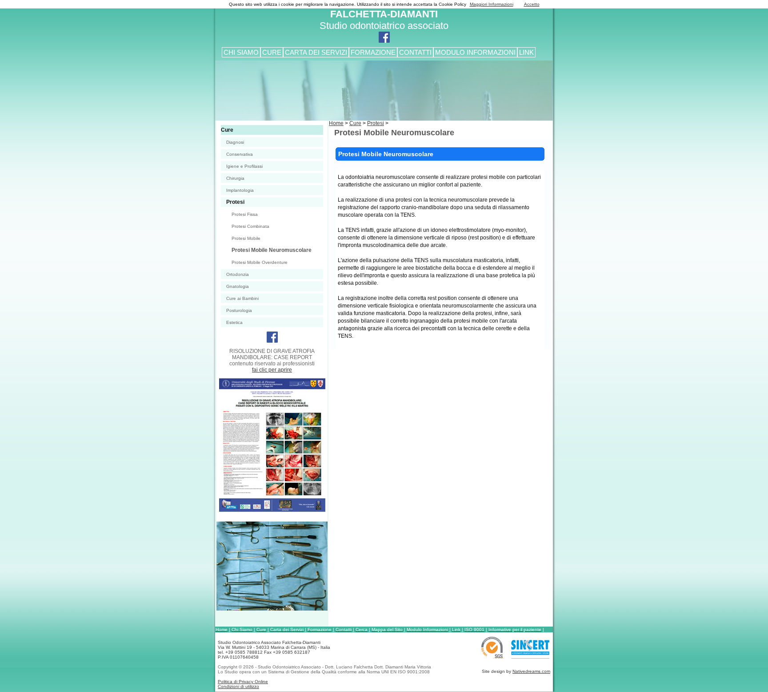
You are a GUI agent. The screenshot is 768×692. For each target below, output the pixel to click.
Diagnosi (235, 142)
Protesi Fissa (245, 214)
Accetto (532, 4)
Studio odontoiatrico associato (384, 19)
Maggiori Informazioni (491, 4)
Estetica (234, 322)
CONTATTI (415, 52)
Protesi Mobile (246, 238)
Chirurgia (235, 178)
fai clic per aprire (272, 370)
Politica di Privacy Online (243, 681)
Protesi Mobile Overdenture (260, 262)
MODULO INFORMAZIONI (475, 52)
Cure (227, 130)
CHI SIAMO (241, 52)
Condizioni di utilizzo (238, 686)
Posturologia (239, 310)
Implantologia (240, 190)
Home (336, 123)
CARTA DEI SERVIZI (316, 52)
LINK (526, 52)
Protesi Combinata (250, 226)
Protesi (235, 202)
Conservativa (239, 154)
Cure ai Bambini (242, 298)
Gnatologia (237, 286)
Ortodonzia (237, 274)
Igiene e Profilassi (244, 166)
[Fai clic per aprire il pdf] (270, 510)
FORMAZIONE (373, 52)
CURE (271, 52)
